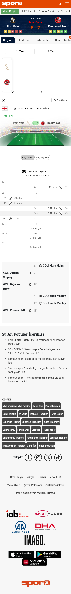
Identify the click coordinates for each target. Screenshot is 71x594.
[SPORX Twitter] (48, 457)
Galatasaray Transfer (13, 438)
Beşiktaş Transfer (58, 438)
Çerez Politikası (33, 485)
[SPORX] (35, 583)
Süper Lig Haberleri (31, 422)
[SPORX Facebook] (28, 457)
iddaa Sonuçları (47, 445)
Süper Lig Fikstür (11, 422)
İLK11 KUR (28, 11)
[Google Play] (48, 554)
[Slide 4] (46, 388)
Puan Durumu (52, 406)
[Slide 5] (52, 388)
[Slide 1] (25, 388)
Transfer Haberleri (39, 414)
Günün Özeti (46, 11)
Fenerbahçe (23, 430)
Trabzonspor (48, 430)
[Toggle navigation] (67, 4)
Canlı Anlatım (10, 414)
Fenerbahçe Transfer (37, 438)
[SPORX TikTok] (58, 457)
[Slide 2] (32, 388)
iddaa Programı (52, 422)
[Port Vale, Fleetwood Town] (7, 75)
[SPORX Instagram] (38, 457)
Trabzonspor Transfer (14, 445)
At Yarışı (23, 414)
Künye (30, 477)
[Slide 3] (39, 388)
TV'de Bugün (56, 414)
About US (55, 477)
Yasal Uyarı (13, 485)
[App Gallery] (34, 562)
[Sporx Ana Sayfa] (13, 4)
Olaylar (7, 40)
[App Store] (21, 554)
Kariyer (42, 477)
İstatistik (42, 40)
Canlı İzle (31, 445)
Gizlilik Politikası (54, 485)
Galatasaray (9, 430)
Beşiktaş (36, 430)
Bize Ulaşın (16, 477)
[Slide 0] (18, 388)
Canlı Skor (38, 406)
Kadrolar (24, 40)
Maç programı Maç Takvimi (16, 406)
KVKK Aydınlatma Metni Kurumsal (35, 493)
